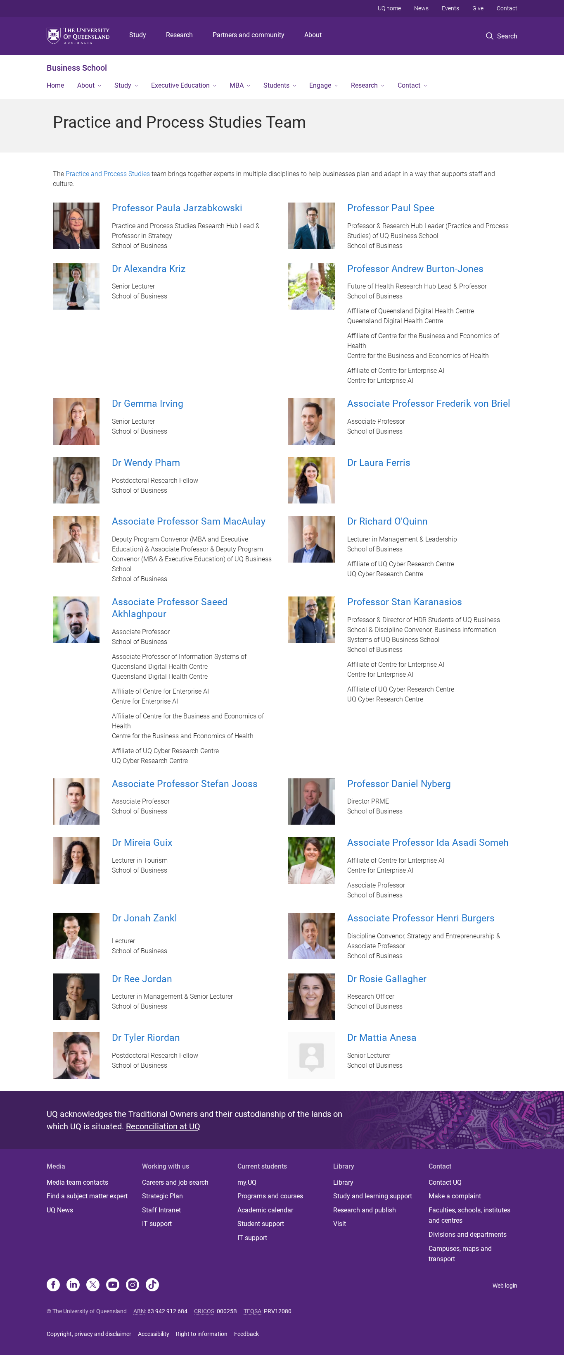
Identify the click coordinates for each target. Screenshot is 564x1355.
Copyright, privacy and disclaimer (89, 1334)
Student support (260, 1224)
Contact (507, 8)
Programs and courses (270, 1196)
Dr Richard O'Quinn (387, 521)
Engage (320, 85)
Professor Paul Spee (390, 208)
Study (137, 35)
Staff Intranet (161, 1210)
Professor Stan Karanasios (404, 602)
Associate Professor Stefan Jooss (185, 784)
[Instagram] (132, 1285)
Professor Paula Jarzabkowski (177, 208)
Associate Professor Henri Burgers (421, 918)
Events (450, 8)
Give (477, 8)
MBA (237, 85)
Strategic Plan (162, 1196)
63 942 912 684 (167, 1311)
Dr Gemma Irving (147, 403)
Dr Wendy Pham (146, 462)
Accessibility (153, 1334)
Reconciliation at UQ (163, 1126)
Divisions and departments (468, 1234)
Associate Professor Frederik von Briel (428, 403)
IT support (157, 1224)
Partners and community (248, 35)
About (313, 35)
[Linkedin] (73, 1285)
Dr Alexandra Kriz (148, 268)
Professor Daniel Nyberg (399, 784)
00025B (227, 1311)
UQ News (60, 1210)
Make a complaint (455, 1196)
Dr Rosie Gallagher (387, 979)
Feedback (246, 1334)
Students (276, 85)
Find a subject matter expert (87, 1196)
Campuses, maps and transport (460, 1254)
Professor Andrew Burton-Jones (415, 268)
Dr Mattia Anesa (382, 1037)
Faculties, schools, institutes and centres (469, 1215)
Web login (505, 1285)
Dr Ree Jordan (142, 979)
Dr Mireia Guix (142, 842)
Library (343, 1182)
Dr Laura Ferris (378, 462)
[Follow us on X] (93, 1285)
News (421, 8)
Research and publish (364, 1210)
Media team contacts (77, 1182)
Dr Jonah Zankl (144, 918)
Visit (339, 1224)
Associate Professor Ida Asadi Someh (428, 842)
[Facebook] (53, 1285)
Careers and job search (175, 1182)
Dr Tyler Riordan (146, 1037)
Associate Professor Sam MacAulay (188, 521)
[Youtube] (112, 1285)
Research (179, 35)
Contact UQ (445, 1182)
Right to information (201, 1334)
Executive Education (180, 85)
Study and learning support (372, 1196)
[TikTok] (152, 1285)
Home (55, 85)
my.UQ (246, 1182)
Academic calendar (265, 1210)
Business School (77, 68)
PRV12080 (277, 1311)
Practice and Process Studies (108, 174)
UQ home (389, 8)
